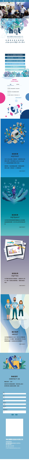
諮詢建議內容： (5, 409)
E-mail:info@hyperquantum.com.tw (13, 448)
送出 (12, 414)
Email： (4, 399)
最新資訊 (6, 0)
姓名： (4, 392)
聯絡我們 (25, 0)
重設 (16, 414)
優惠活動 (17, 84)
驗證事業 (14, 0)
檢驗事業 (10, 0)
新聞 (10, 84)
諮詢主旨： (5, 406)
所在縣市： (5, 402)
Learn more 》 (18, 97)
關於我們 (21, 0)
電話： (4, 395)
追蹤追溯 (17, 0)
